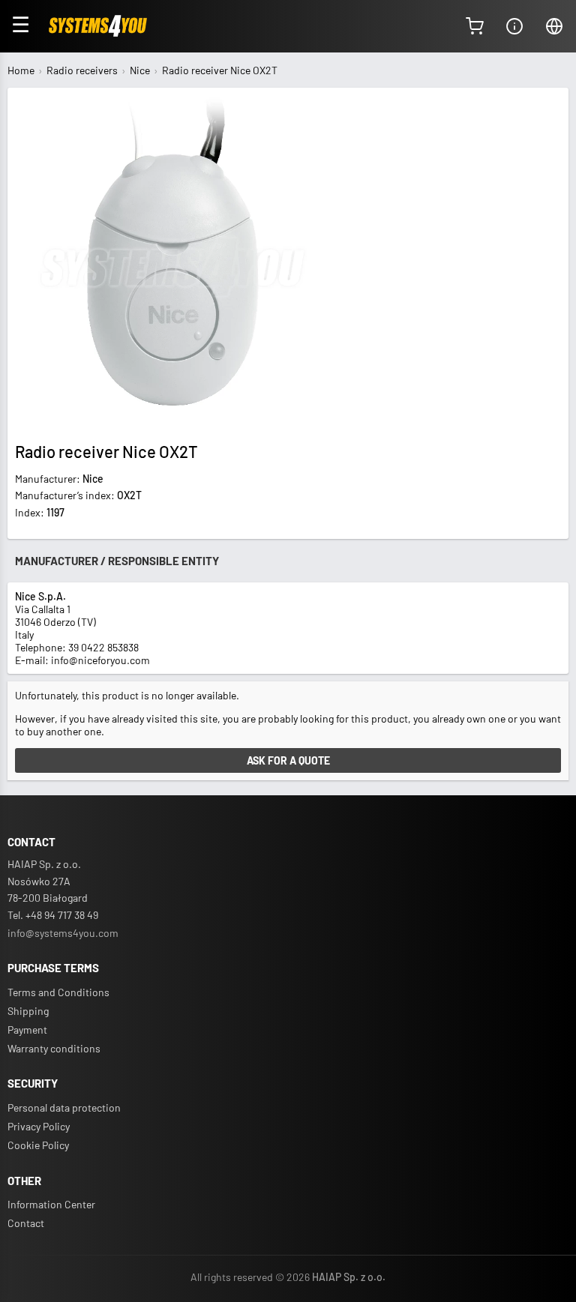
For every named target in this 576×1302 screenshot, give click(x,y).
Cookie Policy (38, 1145)
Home (21, 70)
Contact (26, 1223)
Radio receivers (82, 70)
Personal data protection (64, 1107)
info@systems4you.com (63, 932)
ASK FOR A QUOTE (288, 760)
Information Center (51, 1204)
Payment (27, 1029)
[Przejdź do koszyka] (475, 26)
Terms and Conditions (59, 992)
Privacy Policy (39, 1126)
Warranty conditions (54, 1048)
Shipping (28, 1010)
